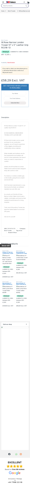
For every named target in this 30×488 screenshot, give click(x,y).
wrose (20, 230)
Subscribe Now (15, 102)
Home (2, 11)
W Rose (14, 232)
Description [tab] (5, 117)
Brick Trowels (11, 11)
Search (26, 6)
